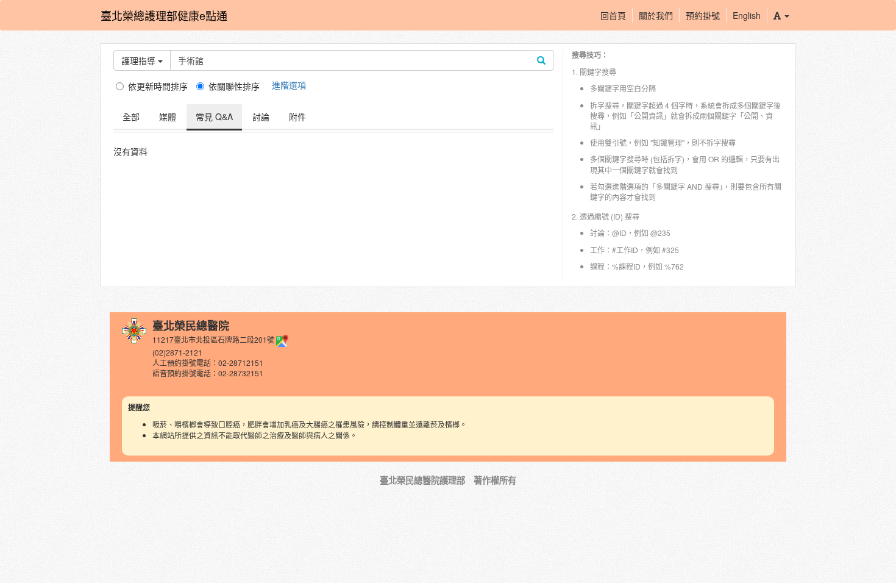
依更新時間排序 (158, 86)
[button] (781, 15)
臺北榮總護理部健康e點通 (164, 15)
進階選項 (289, 85)
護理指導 (139, 60)
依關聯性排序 (234, 86)
